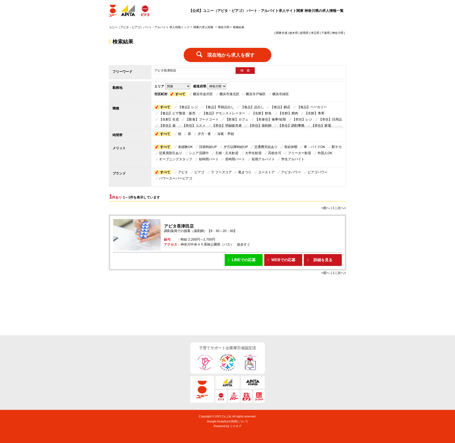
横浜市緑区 (280, 94)
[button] (244, 260)
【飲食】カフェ (236, 119)
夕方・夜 (204, 134)
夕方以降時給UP (235, 147)
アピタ (183, 172)
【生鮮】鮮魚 (262, 113)
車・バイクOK (314, 147)
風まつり (244, 172)
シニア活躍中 (199, 153)
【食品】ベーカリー (312, 107)
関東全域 (281, 33)
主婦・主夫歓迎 (226, 153)
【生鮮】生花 (169, 119)
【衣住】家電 (321, 125)
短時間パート (209, 159)
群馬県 (304, 33)
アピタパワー (291, 172)
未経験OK (185, 147)
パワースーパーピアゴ (175, 178)
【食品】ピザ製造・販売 (177, 113)
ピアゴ (199, 172)
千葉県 (325, 33)
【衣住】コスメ (193, 125)
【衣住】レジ (302, 119)
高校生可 (274, 153)
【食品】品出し (252, 107)
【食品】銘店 (280, 107)
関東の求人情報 (203, 27)
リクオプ (235, 426)
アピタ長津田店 (179, 226)
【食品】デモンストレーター (223, 113)
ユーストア (266, 172)
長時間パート (235, 159)
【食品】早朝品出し (219, 107)
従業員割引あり (170, 153)
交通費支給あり (266, 147)
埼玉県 (315, 33)
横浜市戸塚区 (256, 94)
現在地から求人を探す (231, 55)
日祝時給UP (208, 147)
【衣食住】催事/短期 (270, 119)
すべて (180, 94)
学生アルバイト (293, 159)
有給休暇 (290, 147)
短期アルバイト (263, 159)
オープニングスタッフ (175, 159)
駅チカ (337, 147)
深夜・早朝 (225, 134)
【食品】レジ (188, 107)
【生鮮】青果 (314, 113)
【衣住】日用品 (330, 119)
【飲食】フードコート (202, 119)
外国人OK (325, 153)
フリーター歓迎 (299, 153)
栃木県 (293, 33)
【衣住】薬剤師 (260, 125)
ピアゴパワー (318, 172)
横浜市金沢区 (203, 94)
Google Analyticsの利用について (227, 421)
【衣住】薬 (167, 125)
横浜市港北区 (229, 94)
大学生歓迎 (253, 153)
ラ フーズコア (221, 172)
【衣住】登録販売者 (227, 125)
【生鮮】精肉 (288, 113)
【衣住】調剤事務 (291, 125)
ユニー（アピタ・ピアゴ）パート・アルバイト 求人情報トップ (149, 27)
